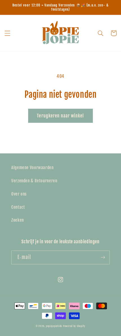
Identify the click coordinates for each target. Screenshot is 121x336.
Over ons (19, 194)
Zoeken (17, 220)
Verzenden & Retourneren (34, 180)
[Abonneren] (103, 257)
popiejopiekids (54, 326)
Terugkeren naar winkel (60, 116)
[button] (7, 33)
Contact (18, 207)
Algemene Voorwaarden (32, 167)
